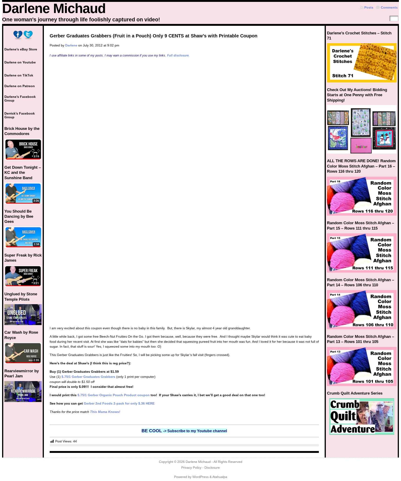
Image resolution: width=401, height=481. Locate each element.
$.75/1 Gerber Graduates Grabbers (88, 377)
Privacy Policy (191, 467)
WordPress (200, 477)
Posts (368, 7)
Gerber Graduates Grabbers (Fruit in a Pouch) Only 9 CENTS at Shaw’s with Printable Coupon (153, 35)
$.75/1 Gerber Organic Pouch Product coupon (114, 395)
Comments (389, 7)
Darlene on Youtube (20, 62)
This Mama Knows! (105, 412)
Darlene (71, 45)
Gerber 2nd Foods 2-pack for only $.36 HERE (119, 403)
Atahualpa (219, 477)
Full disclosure (178, 55)
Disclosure (212, 467)
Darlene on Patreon (19, 86)
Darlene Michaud (54, 8)
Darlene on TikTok (18, 75)
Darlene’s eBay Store (20, 49)
